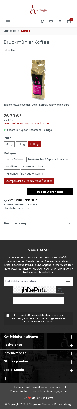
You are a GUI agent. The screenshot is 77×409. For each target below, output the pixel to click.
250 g (9, 144)
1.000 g (34, 144)
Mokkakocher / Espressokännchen (48, 159)
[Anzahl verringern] (7, 191)
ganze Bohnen (14, 159)
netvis (50, 398)
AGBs (48, 318)
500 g (21, 144)
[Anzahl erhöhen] (22, 191)
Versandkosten (19, 391)
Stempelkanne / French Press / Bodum (29, 181)
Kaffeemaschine (33, 166)
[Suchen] (42, 22)
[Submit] (68, 281)
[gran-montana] (38, 80)
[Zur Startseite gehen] (38, 9)
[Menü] (8, 22)
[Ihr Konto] (60, 22)
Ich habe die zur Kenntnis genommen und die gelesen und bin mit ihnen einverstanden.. (38, 318)
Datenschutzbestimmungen (43, 315)
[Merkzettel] (51, 22)
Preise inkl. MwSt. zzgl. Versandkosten (26, 123)
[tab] (37, 223)
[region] (38, 80)
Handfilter (12, 166)
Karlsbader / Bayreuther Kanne (24, 173)
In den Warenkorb (50, 192)
